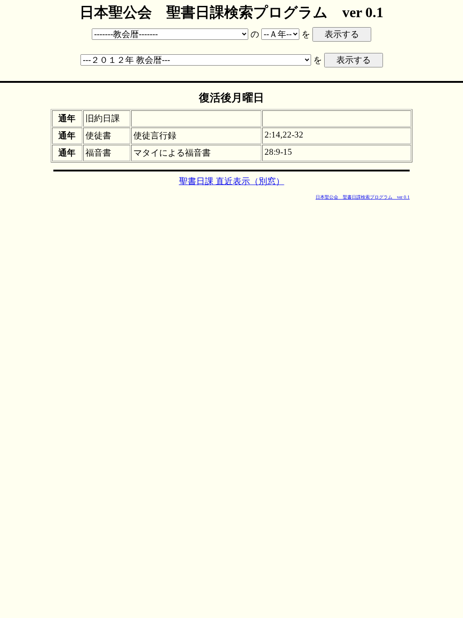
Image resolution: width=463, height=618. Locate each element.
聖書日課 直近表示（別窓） (231, 181)
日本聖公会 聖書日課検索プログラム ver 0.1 (363, 197)
